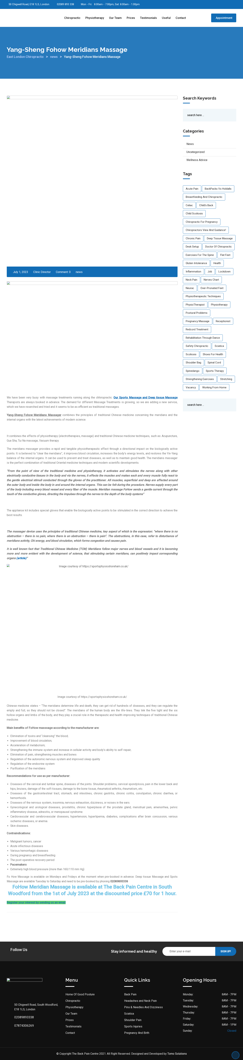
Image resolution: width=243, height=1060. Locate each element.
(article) (21, 558)
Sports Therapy (215, 371)
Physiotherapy (94, 18)
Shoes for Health (213, 354)
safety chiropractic (197, 346)
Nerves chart (211, 279)
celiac (189, 205)
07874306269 (24, 1025)
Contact (181, 18)
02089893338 (24, 1017)
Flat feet (225, 255)
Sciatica (219, 346)
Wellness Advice (196, 160)
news (79, 272)
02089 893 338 (65, 4)
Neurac (190, 288)
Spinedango (192, 371)
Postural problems (196, 312)
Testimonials (148, 18)
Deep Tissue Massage (220, 238)
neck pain (191, 279)
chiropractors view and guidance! (206, 230)
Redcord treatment (197, 329)
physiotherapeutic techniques (203, 296)
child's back (206, 205)
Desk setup (192, 246)
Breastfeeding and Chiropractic (204, 197)
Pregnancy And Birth (136, 1033)
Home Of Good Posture (80, 994)
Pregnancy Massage (197, 321)
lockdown (224, 271)
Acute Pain (192, 188)
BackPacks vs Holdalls (218, 188)
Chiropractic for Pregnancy (202, 221)
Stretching (226, 379)
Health (217, 263)
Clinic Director (42, 272)
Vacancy (191, 387)
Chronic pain (193, 238)
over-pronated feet (211, 288)
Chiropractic (72, 18)
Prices (131, 18)
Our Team (115, 18)
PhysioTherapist (195, 304)
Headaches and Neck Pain (140, 1000)
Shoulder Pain (132, 1020)
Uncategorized (195, 152)
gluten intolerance (196, 263)
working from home (214, 387)
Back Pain (130, 994)
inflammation (193, 271)
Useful (166, 18)
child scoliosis (194, 213)
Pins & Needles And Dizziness (143, 1007)
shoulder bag (193, 362)
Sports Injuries (133, 1026)
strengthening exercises (200, 379)
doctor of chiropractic (218, 246)
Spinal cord (214, 362)
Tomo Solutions (177, 1053)
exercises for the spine (200, 255)
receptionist (223, 321)
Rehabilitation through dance (203, 337)
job (210, 271)
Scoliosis (191, 354)
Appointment (224, 18)
